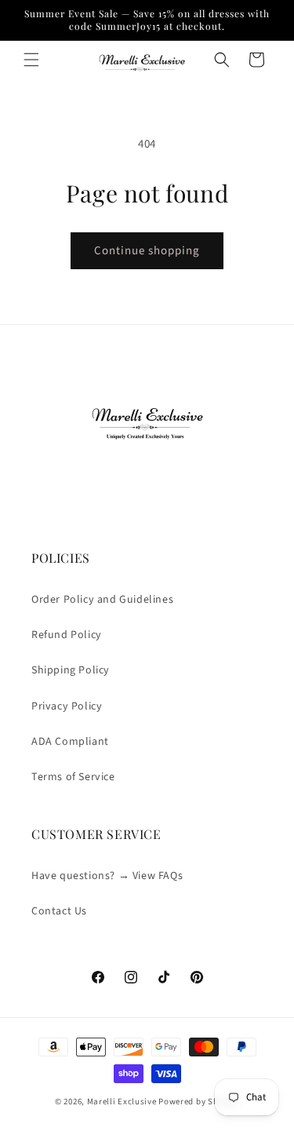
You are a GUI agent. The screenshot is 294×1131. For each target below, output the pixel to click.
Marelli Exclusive (122, 1101)
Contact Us (59, 911)
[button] (31, 59)
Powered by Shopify (198, 1101)
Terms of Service (73, 777)
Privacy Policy (66, 706)
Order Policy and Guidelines (102, 599)
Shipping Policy (70, 670)
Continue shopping (147, 251)
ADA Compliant (70, 742)
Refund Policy (66, 635)
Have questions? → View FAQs (107, 876)
